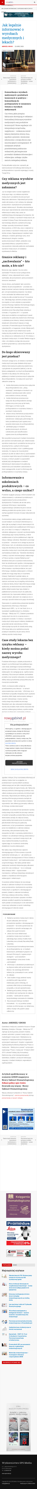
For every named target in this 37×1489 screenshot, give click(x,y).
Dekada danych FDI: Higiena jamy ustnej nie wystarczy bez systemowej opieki (20, 1277)
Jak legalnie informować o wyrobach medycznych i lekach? (13, 33)
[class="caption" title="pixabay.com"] (4, 1284)
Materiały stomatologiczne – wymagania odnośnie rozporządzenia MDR (18, 1355)
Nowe (15, 1265)
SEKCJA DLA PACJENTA (19, 769)
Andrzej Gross (7, 46)
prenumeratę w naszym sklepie (12, 1098)
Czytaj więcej (30, 1391)
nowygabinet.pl (6, 1483)
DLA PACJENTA (10, 743)
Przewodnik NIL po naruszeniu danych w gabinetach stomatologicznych (19, 1346)
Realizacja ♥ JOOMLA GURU (27, 1483)
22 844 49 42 (7, 1470)
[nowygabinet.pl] (9, 2)
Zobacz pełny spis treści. (14, 1083)
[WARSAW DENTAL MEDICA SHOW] (18, 14)
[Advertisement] (18, 1168)
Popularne (7, 1265)
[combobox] (34, 2)
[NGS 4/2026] (6, 1371)
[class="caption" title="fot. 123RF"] (4, 1276)
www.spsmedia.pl (6, 1473)
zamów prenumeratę (22, 1095)
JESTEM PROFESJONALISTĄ (19, 762)
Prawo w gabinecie (7, 5)
